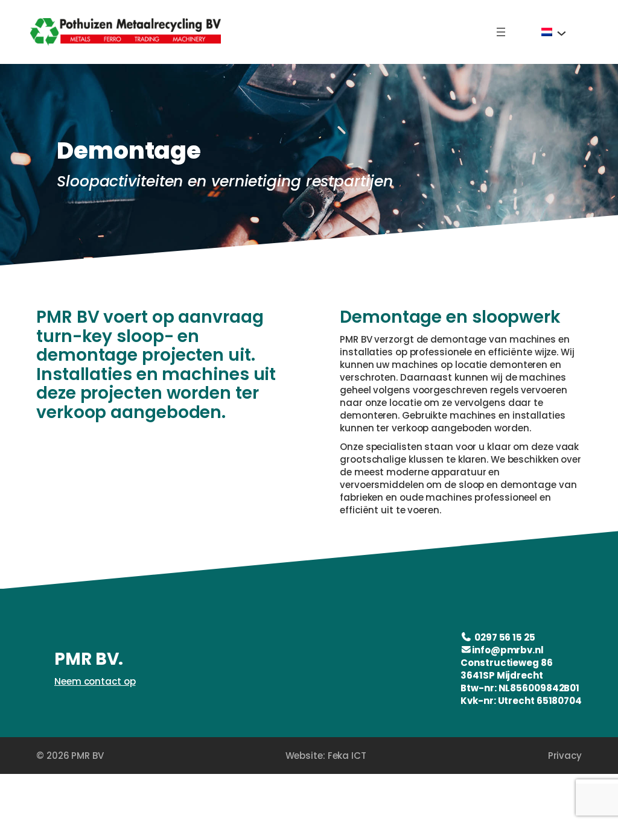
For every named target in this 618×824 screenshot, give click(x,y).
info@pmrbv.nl (508, 650)
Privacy (565, 755)
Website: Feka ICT (325, 755)
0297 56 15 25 (504, 637)
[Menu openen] (501, 32)
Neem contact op (95, 681)
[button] (554, 32)
